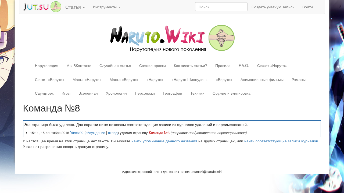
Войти (307, 6)
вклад (113, 132)
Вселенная (88, 93)
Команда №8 (159, 132)
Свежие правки (152, 65)
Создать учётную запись (273, 6)
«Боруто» (224, 79)
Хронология (116, 93)
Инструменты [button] (105, 6)
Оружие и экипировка (231, 93)
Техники (197, 93)
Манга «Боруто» (124, 79)
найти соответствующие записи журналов (281, 140)
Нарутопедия (46, 65)
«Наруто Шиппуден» (189, 79)
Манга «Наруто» (87, 79)
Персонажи (145, 93)
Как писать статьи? (190, 65)
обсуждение (95, 132)
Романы (299, 79)
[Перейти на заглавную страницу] (172, 37)
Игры (66, 93)
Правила (223, 65)
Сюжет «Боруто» (49, 79)
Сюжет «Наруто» (272, 65)
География (172, 93)
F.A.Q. (244, 65)
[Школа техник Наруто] (42, 6)
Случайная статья (115, 65)
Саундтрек (44, 93)
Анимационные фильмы (262, 79)
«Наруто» (154, 79)
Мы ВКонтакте (78, 65)
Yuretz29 (76, 132)
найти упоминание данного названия (164, 140)
